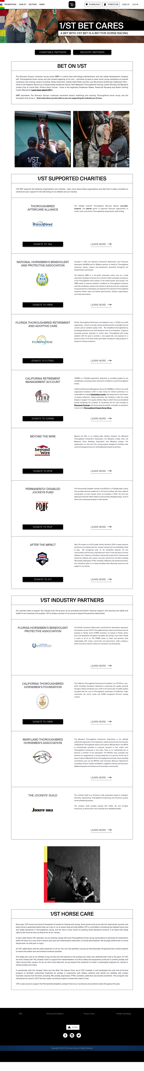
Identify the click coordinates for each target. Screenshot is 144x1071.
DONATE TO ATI (43, 579)
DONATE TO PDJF (43, 526)
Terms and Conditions (55, 1014)
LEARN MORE (98, 244)
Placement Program (82, 405)
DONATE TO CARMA (43, 418)
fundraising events (98, 394)
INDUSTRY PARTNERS (92, 52)
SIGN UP (125, 4)
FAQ (20, 1014)
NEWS (42, 4)
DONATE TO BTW (42, 471)
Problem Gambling (123, 1014)
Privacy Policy (89, 1014)
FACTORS (33, 4)
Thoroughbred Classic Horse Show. (98, 408)
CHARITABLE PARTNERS (52, 52)
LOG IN (135, 4)
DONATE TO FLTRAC (43, 360)
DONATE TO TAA (43, 244)
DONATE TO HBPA (43, 304)
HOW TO (22, 4)
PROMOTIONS (10, 4)
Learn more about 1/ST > (42, 90)
